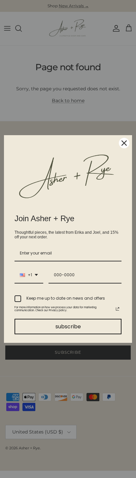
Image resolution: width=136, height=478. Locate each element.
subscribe (68, 326)
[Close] (124, 143)
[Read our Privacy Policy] (117, 309)
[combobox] (29, 275)
